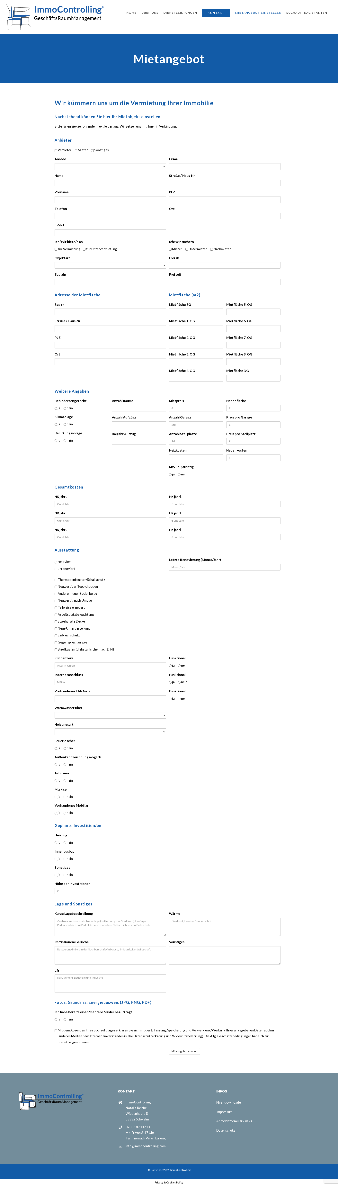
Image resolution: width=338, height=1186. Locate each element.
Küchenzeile (64, 658)
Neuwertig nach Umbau (74, 600)
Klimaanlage (64, 417)
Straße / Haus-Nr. (182, 176)
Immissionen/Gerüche (72, 942)
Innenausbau (65, 851)
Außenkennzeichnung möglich (78, 757)
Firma (173, 159)
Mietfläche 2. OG (182, 338)
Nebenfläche (236, 401)
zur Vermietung (68, 249)
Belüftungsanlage (68, 433)
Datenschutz (225, 1130)
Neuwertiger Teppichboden (77, 586)
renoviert (64, 562)
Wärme (174, 914)
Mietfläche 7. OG (239, 338)
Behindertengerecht (71, 401)
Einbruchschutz (68, 635)
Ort (172, 209)
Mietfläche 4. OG (182, 371)
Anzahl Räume (123, 401)
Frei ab (174, 258)
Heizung (61, 835)
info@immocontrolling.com (146, 1146)
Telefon (61, 209)
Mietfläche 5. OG (239, 304)
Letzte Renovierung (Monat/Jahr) (195, 560)
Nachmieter (222, 249)
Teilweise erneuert (71, 607)
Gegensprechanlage (72, 642)
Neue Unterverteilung (73, 628)
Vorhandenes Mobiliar (71, 805)
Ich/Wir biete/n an (69, 242)
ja (58, 408)
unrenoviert (66, 569)
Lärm (58, 970)
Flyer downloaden (229, 1102)
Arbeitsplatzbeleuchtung (75, 614)
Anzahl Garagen (181, 417)
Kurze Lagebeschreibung (74, 914)
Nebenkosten (236, 450)
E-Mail (59, 225)
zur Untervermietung (101, 249)
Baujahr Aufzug (124, 434)
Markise (61, 789)
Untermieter (197, 249)
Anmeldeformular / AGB (234, 1121)
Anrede (60, 159)
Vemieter (64, 150)
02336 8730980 (138, 1127)
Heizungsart (64, 724)
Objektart (62, 258)
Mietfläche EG (180, 304)
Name (59, 176)
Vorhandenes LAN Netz (73, 691)
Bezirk (59, 304)
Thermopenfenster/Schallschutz (81, 580)
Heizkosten (178, 450)
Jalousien (62, 773)
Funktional (177, 658)
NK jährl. (61, 497)
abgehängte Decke (71, 621)
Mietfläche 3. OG (182, 354)
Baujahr (60, 274)
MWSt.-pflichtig (181, 467)
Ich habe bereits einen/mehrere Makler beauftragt (93, 1012)
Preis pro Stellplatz (241, 434)
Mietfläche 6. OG (239, 321)
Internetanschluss (69, 675)
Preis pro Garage (239, 417)
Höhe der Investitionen (73, 884)
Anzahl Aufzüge (124, 417)
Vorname (62, 192)
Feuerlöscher (65, 741)
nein (69, 408)
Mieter (82, 150)
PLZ (172, 192)
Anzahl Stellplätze (183, 434)
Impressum (224, 1112)
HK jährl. (175, 497)
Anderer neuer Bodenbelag (77, 593)
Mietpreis (176, 401)
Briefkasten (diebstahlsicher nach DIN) (85, 649)
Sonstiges (101, 150)
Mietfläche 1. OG (182, 321)
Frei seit (175, 274)
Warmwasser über (68, 708)
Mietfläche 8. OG (239, 354)
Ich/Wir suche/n (181, 242)
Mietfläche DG (237, 371)
